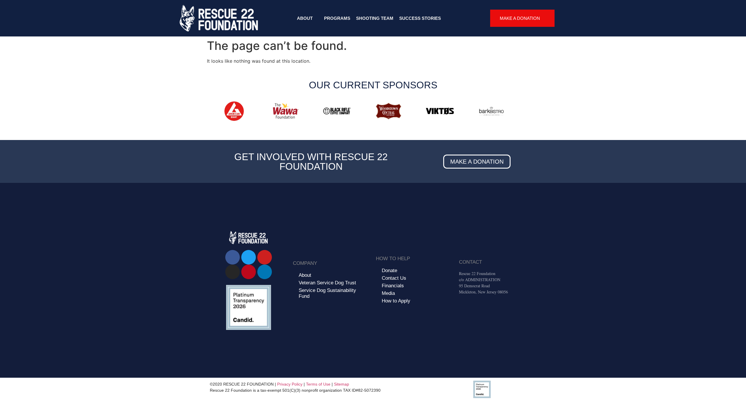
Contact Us (394, 278)
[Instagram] (232, 272)
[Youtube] (264, 257)
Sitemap (341, 384)
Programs (337, 18)
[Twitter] (248, 257)
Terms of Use (318, 384)
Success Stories (420, 18)
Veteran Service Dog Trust (327, 283)
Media (388, 293)
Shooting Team (374, 18)
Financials (393, 285)
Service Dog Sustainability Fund (327, 293)
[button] (212, 112)
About (305, 18)
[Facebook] (232, 257)
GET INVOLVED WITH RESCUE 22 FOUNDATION (311, 161)
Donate (389, 270)
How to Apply (396, 301)
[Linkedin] (264, 272)
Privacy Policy (289, 384)
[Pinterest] (248, 272)
